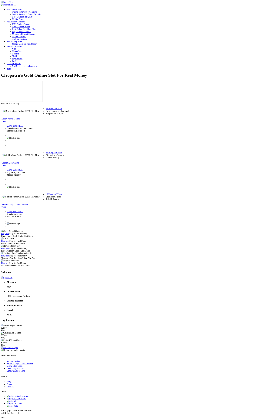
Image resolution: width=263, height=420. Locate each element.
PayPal (15, 61)
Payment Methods (14, 46)
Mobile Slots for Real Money (24, 44)
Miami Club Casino (15, 366)
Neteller (15, 54)
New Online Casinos (21, 26)
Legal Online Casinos (21, 31)
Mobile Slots (17, 19)
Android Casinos (19, 39)
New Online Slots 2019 (22, 17)
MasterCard (17, 51)
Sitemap (10, 387)
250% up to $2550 (54, 108)
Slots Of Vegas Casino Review (20, 363)
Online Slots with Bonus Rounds (26, 14)
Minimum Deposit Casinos (23, 34)
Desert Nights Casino (16, 368)
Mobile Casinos (19, 36)
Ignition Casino (13, 361)
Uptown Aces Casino (16, 371)
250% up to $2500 (54, 152)
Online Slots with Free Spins (24, 12)
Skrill (14, 56)
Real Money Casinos (16, 22)
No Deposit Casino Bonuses (24, 66)
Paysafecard (17, 58)
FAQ (9, 382)
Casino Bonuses (14, 63)
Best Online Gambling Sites (24, 29)
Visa (14, 49)
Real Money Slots (14, 41)
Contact (10, 384)
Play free (5, 233)
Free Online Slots (14, 9)
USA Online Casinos (21, 24)
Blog (9, 68)
